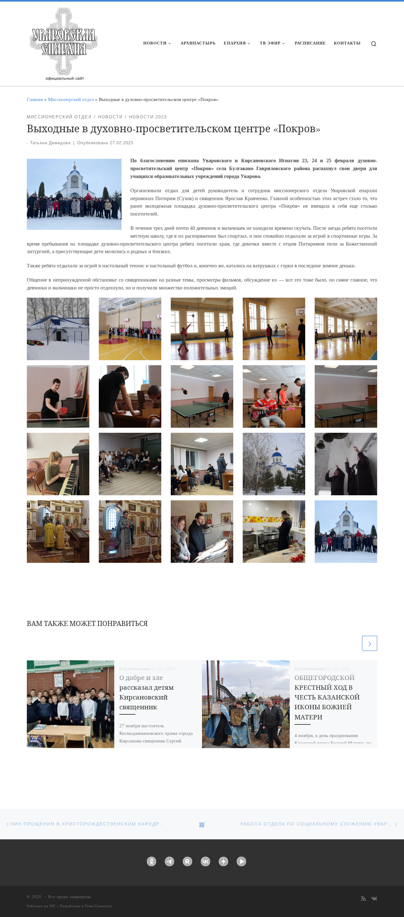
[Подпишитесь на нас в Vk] (374, 899)
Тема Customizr (98, 906)
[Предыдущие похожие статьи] (353, 643)
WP (52, 906)
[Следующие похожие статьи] (369, 643)
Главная (35, 99)
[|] (63, 41)
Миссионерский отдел (71, 99)
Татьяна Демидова (50, 142)
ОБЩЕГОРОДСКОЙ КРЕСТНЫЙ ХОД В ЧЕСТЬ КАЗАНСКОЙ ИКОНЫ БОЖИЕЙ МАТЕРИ (327, 697)
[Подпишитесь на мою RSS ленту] (363, 899)
